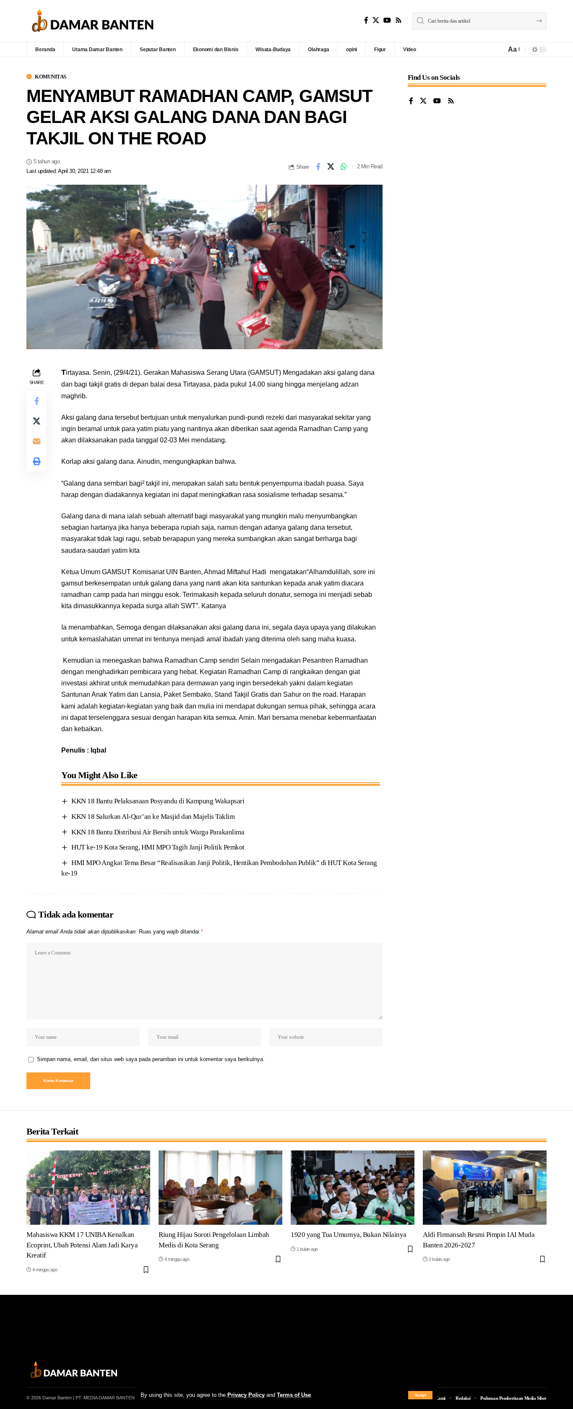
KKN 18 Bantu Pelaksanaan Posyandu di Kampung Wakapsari (157, 801)
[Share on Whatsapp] (344, 166)
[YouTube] (387, 20)
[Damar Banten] (92, 21)
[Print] (36, 461)
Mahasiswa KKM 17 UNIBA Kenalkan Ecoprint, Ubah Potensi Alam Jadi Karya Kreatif (82, 1245)
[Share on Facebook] (318, 166)
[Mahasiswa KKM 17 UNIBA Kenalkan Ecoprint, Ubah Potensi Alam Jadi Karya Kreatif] (88, 1187)
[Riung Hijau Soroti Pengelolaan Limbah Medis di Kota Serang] (220, 1187)
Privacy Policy (246, 1395)
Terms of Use (294, 1395)
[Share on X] (331, 166)
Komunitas (50, 76)
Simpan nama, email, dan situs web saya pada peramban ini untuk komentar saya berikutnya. (151, 1059)
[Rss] (398, 20)
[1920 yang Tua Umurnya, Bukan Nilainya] (352, 1187)
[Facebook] (366, 20)
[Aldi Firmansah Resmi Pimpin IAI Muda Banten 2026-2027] (485, 1187)
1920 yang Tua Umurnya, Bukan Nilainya (348, 1235)
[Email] (36, 441)
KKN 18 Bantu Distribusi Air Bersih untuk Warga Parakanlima (157, 832)
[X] (375, 20)
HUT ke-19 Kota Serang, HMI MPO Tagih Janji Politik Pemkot (158, 847)
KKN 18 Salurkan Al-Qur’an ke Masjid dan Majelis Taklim (152, 817)
